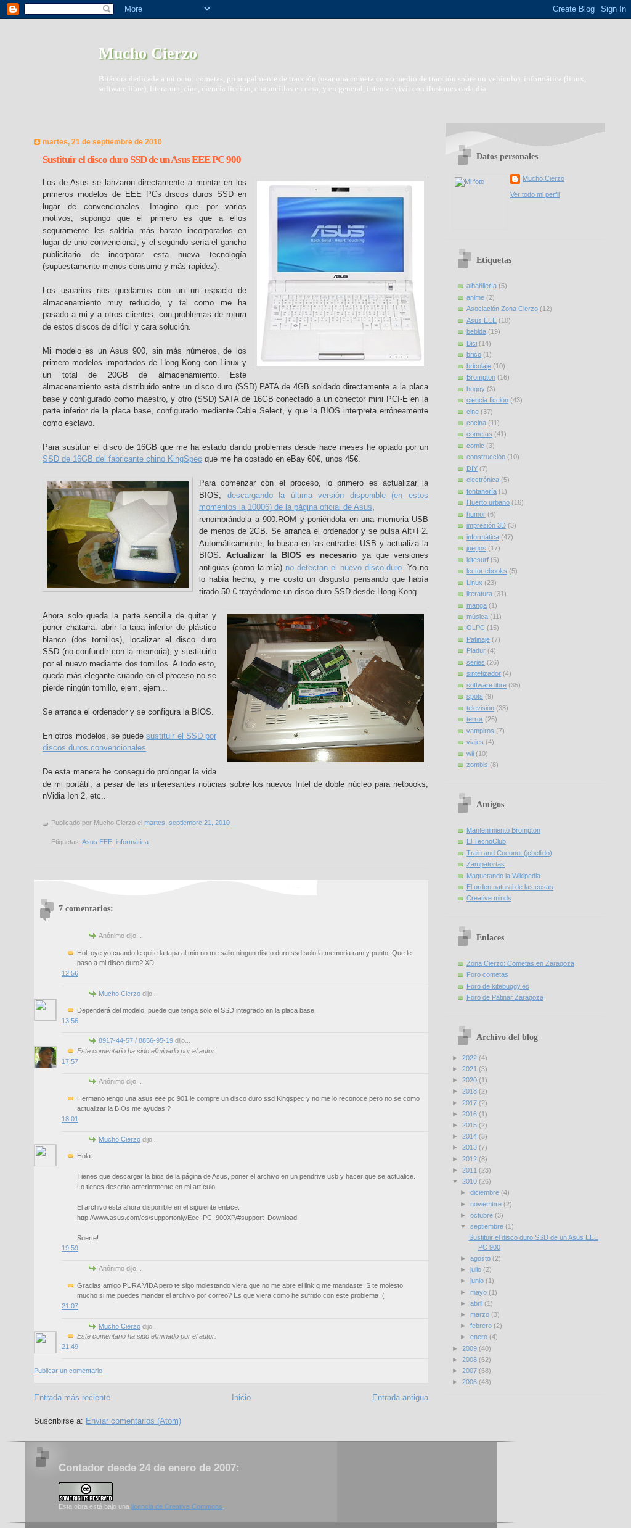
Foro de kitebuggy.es (497, 986)
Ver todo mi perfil (535, 194)
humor (476, 514)
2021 (470, 1069)
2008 (470, 1359)
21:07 (70, 1306)
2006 (470, 1381)
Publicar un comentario (68, 1370)
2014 (470, 1136)
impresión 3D (486, 525)
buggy (475, 388)
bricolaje (478, 366)
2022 (470, 1057)
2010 (470, 1181)
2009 (470, 1348)
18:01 (70, 1119)
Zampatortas (485, 864)
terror (474, 719)
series (475, 662)
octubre (482, 1215)
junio (478, 1280)
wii (470, 753)
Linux (474, 582)
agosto (481, 1258)
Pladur (476, 650)
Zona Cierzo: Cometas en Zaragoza (520, 963)
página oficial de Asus (333, 507)
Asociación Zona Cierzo (502, 308)
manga (476, 605)
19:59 (70, 1248)
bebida (476, 331)
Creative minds (488, 898)
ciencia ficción (487, 400)
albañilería (481, 285)
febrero (482, 1325)
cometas (479, 434)
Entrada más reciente (72, 1397)
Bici (471, 343)
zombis (477, 764)
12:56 (70, 973)
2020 (470, 1080)
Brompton (480, 377)
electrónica (482, 479)
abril (477, 1303)
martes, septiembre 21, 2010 (187, 822)
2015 (470, 1125)
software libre (486, 685)
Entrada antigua (400, 1397)
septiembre (487, 1226)
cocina (476, 422)
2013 (470, 1147)
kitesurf (477, 559)
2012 (470, 1159)
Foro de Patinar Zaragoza (504, 997)
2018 (470, 1091)
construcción (485, 456)
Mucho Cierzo (148, 53)
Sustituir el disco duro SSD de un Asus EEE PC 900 (142, 159)
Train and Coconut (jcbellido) (509, 853)
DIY (472, 468)
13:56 (70, 1020)
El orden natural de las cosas (509, 887)
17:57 (70, 1061)
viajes (475, 741)
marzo (480, 1314)
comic (475, 445)
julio (476, 1269)
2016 (470, 1114)
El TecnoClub (486, 841)
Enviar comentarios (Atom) (133, 1421)
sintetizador (483, 673)
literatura (479, 593)
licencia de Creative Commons (176, 1506)
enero (479, 1336)
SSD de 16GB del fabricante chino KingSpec (122, 458)
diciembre (485, 1192)
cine (472, 411)
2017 (470, 1103)
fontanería (481, 491)
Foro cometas (487, 974)
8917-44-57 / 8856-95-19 (136, 1040)
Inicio (241, 1397)
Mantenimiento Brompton (503, 830)
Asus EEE (97, 841)
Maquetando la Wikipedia (503, 875)
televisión (480, 708)
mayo (479, 1292)
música (477, 616)
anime (475, 297)
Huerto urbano (488, 502)
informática (132, 841)
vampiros (480, 730)
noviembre (486, 1204)
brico (473, 354)
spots (474, 696)
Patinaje (478, 639)
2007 (470, 1370)
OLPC (475, 627)
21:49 (70, 1346)
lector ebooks (486, 571)
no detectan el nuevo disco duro (343, 567)
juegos (476, 548)
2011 (470, 1170)
